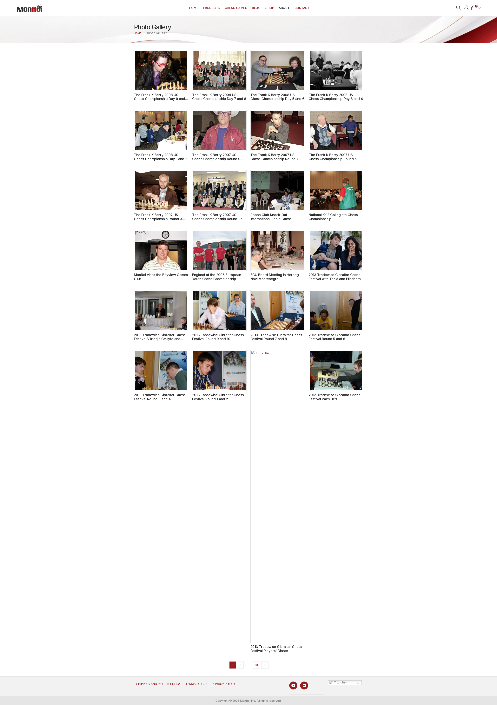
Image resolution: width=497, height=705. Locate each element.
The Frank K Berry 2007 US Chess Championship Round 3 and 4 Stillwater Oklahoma (158, 219)
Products (211, 8)
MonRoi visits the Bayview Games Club (161, 277)
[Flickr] (304, 685)
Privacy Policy (223, 684)
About (284, 8)
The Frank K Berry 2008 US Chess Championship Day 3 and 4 (336, 97)
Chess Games (236, 8)
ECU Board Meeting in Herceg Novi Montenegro (274, 277)
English (341, 682)
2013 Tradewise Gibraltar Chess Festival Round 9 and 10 (218, 337)
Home (193, 8)
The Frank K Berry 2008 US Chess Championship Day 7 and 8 (219, 97)
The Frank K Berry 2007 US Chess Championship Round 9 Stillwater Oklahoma (216, 159)
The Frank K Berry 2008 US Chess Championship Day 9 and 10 (159, 99)
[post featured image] (161, 70)
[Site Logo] (30, 8)
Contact (302, 8)
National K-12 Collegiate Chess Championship (333, 217)
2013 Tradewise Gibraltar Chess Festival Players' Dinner (276, 649)
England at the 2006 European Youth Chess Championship (216, 277)
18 (256, 665)
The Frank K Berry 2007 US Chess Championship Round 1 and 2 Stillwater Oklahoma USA (219, 219)
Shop (269, 8)
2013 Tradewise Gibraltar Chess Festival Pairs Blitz (334, 397)
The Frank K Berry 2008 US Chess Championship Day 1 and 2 (160, 157)
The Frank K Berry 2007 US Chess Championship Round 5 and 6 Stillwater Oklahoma (333, 159)
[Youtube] (293, 685)
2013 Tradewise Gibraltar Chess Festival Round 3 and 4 (160, 397)
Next (264, 665)
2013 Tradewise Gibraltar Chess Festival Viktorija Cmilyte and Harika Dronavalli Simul (160, 339)
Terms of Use (196, 684)
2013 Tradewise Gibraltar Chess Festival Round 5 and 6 (334, 337)
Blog (256, 8)
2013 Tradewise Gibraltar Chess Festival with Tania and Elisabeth (335, 277)
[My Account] (466, 8)
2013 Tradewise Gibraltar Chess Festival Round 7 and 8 (276, 337)
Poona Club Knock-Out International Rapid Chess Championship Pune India (271, 219)
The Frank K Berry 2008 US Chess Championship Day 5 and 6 (277, 97)
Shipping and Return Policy (158, 684)
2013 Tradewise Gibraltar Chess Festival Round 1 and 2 (218, 397)
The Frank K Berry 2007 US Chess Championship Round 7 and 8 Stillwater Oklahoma (274, 159)
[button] (458, 8)
